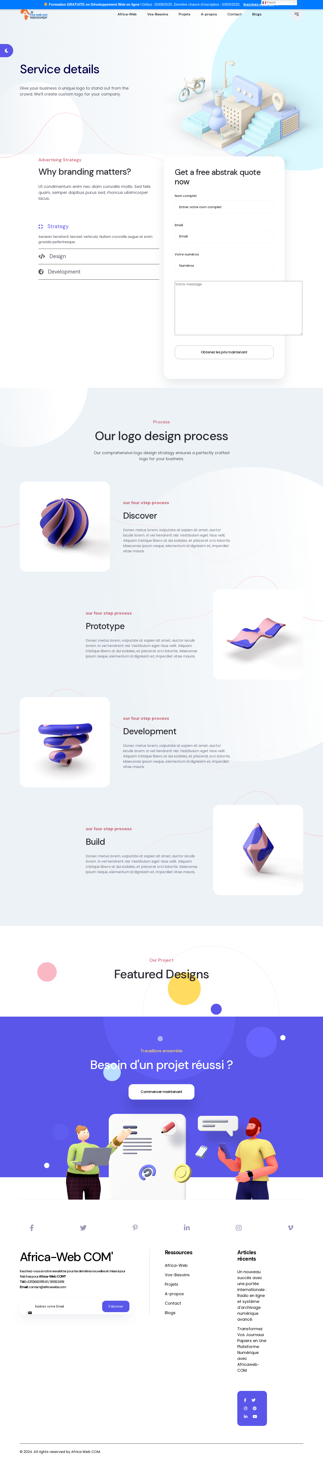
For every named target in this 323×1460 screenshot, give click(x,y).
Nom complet (186, 196)
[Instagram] (239, 1228)
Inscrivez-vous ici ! (258, 4)
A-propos (209, 14)
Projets (184, 14)
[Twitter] (83, 1228)
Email (179, 225)
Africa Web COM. (86, 1451)
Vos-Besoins (157, 14)
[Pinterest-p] (135, 1228)
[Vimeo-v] (290, 1228)
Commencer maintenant (161, 1091)
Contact (234, 14)
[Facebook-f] (32, 1228)
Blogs (256, 14)
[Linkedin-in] (187, 1228)
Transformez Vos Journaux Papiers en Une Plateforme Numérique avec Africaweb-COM (251, 1349)
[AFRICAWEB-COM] (34, 14)
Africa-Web (127, 14)
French (271, 2)
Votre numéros (187, 254)
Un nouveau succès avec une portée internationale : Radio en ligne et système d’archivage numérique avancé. (252, 1295)
